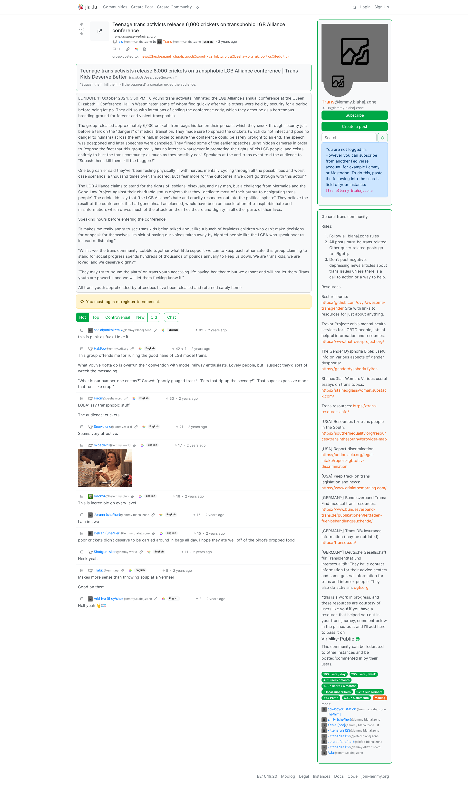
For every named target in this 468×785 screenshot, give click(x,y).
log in (110, 301)
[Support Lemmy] (197, 7)
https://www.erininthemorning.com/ (354, 487)
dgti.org (361, 587)
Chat (171, 317)
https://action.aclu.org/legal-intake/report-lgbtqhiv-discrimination (348, 460)
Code (353, 776)
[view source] (144, 49)
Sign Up (381, 6)
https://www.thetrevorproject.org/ (353, 341)
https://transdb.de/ (339, 542)
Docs (339, 776)
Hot (82, 317)
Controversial (117, 317)
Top (95, 317)
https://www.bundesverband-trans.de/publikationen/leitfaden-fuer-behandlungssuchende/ (352, 515)
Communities (115, 6)
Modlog (380, 698)
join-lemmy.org (375, 776)
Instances (321, 776)
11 (118, 49)
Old (154, 317)
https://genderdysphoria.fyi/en (350, 368)
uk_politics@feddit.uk (272, 56)
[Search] (354, 7)
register (128, 301)
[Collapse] (82, 330)
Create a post (354, 126)
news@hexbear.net (156, 56)
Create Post (142, 6)
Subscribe (355, 115)
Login (365, 6)
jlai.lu (91, 7)
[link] (128, 49)
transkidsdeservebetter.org (134, 36)
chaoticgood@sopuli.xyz (192, 56)
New (140, 317)
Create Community (174, 6)
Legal (304, 776)
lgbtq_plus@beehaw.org (233, 56)
